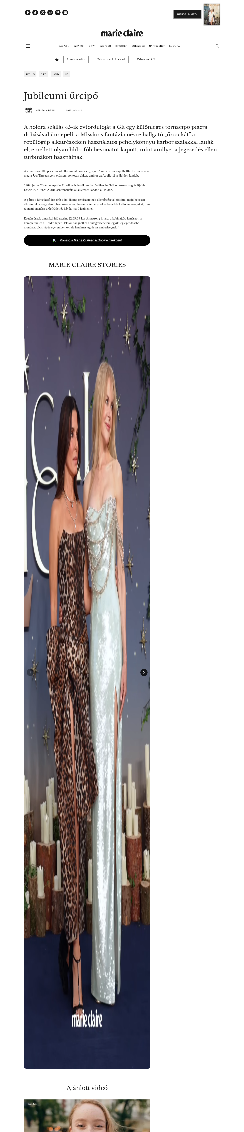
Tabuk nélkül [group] (146, 59)
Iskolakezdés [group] (76, 59)
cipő (43, 74)
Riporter (121, 46)
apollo (30, 74)
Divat (92, 46)
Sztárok (79, 46)
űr (66, 74)
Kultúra (174, 46)
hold (56, 74)
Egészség (138, 46)
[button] (87, 672)
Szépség (105, 46)
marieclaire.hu (46, 110)
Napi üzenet (157, 46)
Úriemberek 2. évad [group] (111, 59)
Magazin (63, 46)
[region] (87, 672)
